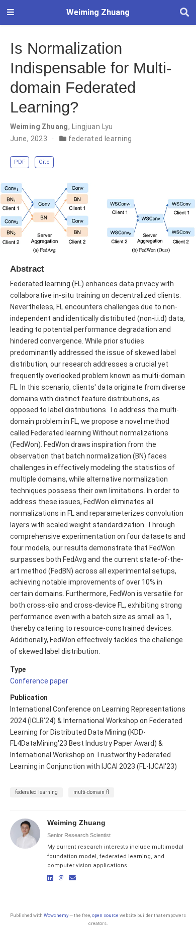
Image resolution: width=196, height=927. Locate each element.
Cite (44, 162)
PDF (19, 162)
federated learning (100, 139)
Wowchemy (56, 915)
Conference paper (39, 681)
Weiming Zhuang (98, 12)
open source (105, 915)
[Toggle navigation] (10, 13)
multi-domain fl (91, 792)
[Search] (184, 13)
